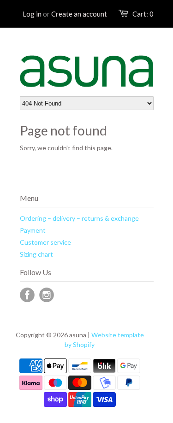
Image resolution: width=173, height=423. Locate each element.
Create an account (79, 14)
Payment (33, 230)
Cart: (143, 14)
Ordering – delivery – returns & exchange (79, 218)
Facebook (27, 295)
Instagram (46, 295)
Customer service (45, 242)
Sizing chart (36, 254)
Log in (32, 14)
